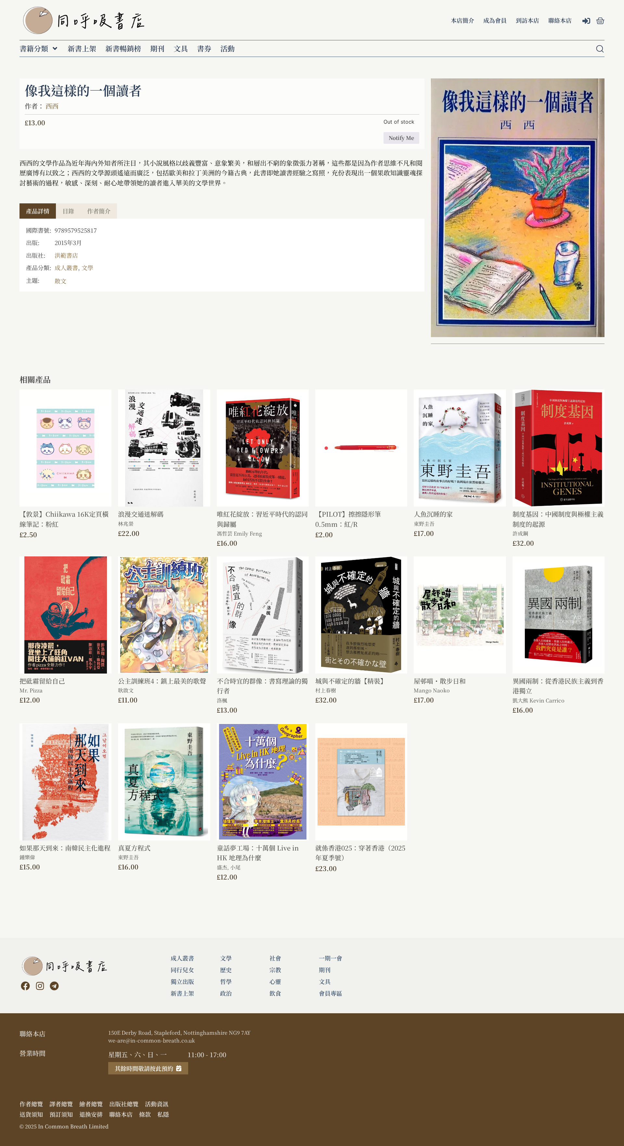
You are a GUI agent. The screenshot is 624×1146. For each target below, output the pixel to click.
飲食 (275, 993)
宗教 (275, 969)
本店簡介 (462, 20)
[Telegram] (54, 986)
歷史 (226, 969)
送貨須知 (31, 1114)
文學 (87, 267)
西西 (52, 106)
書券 (204, 48)
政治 (226, 993)
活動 (227, 48)
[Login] (587, 21)
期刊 (157, 48)
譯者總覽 (61, 1103)
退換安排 (91, 1114)
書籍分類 (34, 48)
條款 (145, 1114)
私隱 (163, 1114)
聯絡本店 (560, 20)
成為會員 (495, 20)
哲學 (226, 981)
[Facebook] (25, 986)
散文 (60, 281)
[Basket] (600, 21)
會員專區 (330, 993)
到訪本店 (527, 20)
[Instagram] (40, 986)
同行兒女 (182, 969)
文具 (181, 48)
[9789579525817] (517, 207)
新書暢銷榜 (123, 48)
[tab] (38, 211)
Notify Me (401, 138)
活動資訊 (156, 1103)
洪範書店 (66, 255)
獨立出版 (182, 981)
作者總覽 (31, 1103)
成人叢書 (66, 267)
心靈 (275, 981)
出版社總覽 (123, 1103)
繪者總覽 (91, 1103)
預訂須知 (61, 1114)
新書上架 (82, 48)
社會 (275, 958)
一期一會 (330, 958)
